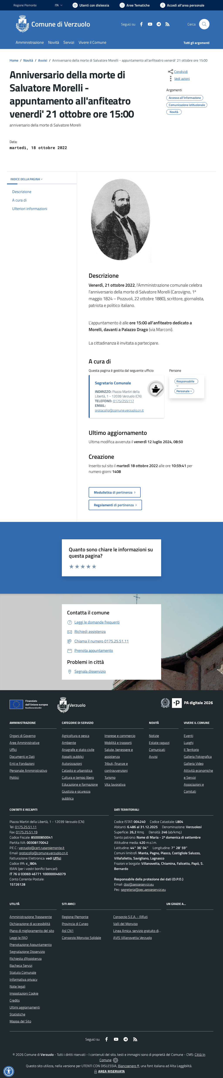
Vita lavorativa (115, 784)
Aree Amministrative (24, 742)
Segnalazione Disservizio (27, 951)
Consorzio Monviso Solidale (81, 937)
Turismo (110, 777)
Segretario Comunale (113, 383)
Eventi (188, 735)
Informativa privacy (23, 979)
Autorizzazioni (72, 763)
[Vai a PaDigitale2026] (186, 702)
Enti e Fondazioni (22, 763)
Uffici (13, 749)
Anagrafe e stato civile (78, 749)
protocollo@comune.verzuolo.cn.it (119, 410)
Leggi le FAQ (19, 937)
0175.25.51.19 (26, 832)
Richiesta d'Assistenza (26, 958)
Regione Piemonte (25, 5)
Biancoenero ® (128, 1065)
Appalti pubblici (73, 756)
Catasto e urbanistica (77, 770)
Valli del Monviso (125, 923)
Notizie (154, 735)
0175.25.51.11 (26, 826)
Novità (28, 60)
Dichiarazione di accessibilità (30, 923)
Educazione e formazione (80, 784)
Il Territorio (191, 749)
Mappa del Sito (20, 1021)
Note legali (17, 986)
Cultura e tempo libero (78, 777)
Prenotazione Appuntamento (31, 944)
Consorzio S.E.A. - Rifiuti (130, 916)
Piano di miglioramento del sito (32, 930)
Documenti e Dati (22, 756)
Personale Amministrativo (28, 770)
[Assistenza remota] (115, 1060)
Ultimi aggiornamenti (25, 1007)
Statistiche (17, 1014)
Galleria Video (193, 763)
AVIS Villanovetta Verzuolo (132, 937)
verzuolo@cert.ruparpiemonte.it (41, 847)
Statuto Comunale (23, 972)
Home (14, 60)
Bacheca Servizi (21, 965)
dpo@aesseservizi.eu (139, 884)
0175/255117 (123, 401)
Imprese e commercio (120, 735)
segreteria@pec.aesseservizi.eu (143, 889)
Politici (14, 777)
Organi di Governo (22, 735)
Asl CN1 (68, 930)
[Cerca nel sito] (204, 24)
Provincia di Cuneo (75, 923)
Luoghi (188, 742)
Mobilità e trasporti (118, 742)
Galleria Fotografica (198, 756)
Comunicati (157, 749)
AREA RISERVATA (111, 1071)
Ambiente (69, 742)
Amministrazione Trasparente (31, 916)
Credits (15, 1000)
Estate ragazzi (159, 742)
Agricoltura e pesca (75, 735)
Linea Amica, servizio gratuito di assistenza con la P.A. (151, 930)
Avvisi (42, 60)
